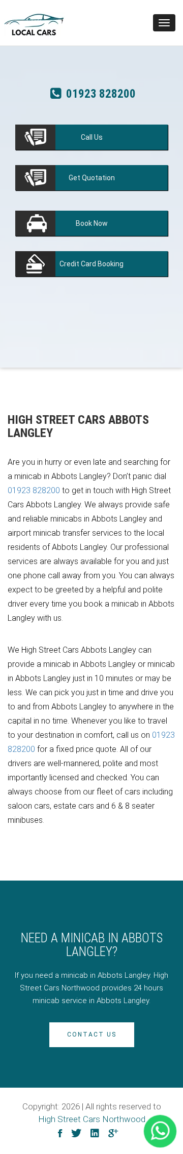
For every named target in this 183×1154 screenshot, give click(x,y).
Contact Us (91, 1034)
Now (92, 223)
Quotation (92, 178)
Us (92, 137)
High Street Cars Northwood (91, 1119)
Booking (91, 264)
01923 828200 (100, 96)
